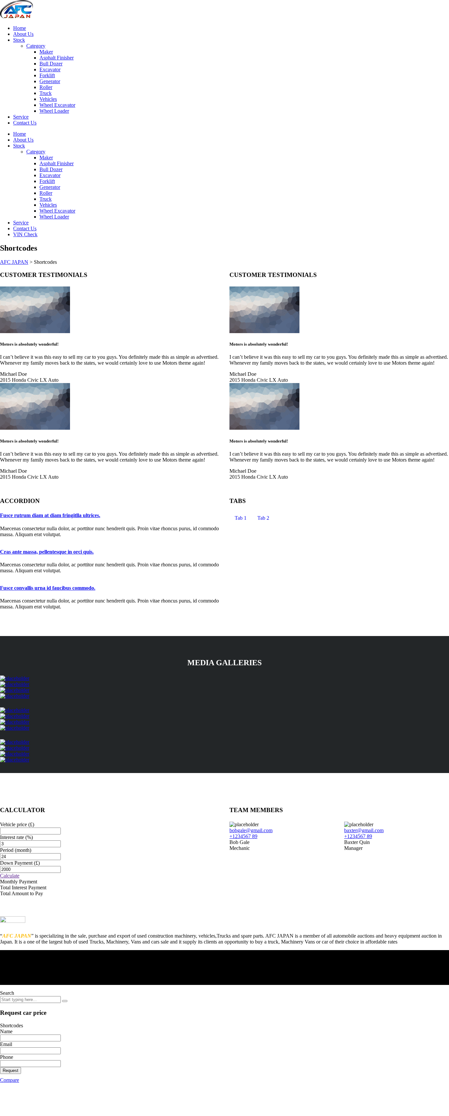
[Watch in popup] (14, 678)
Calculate (9, 875)
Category (35, 46)
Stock (19, 40)
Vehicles (48, 99)
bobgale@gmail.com (250, 830)
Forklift (47, 75)
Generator (49, 81)
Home (19, 28)
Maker (46, 52)
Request (10, 1070)
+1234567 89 (243, 836)
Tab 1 (241, 518)
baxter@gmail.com (364, 830)
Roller (45, 87)
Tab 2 (263, 518)
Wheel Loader (54, 111)
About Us (23, 34)
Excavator (49, 69)
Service (21, 117)
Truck (45, 93)
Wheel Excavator (57, 105)
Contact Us (24, 122)
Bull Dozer (50, 63)
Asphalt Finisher (56, 57)
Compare (9, 1080)
